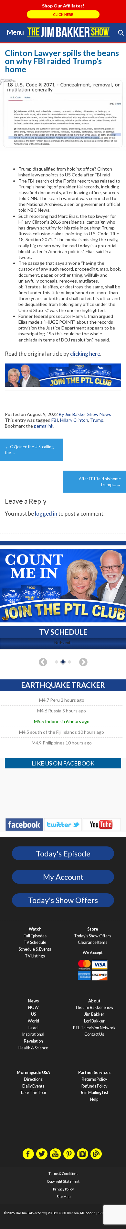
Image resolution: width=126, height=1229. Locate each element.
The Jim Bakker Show (94, 1007)
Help (94, 1099)
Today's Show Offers (63, 900)
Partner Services (94, 1072)
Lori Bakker (94, 1021)
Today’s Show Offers (92, 935)
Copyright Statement (63, 1181)
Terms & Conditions (63, 1174)
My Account (63, 876)
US (33, 1014)
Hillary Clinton (74, 420)
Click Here (63, 14)
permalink (43, 426)
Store (92, 929)
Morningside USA (33, 1072)
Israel (33, 1027)
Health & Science (33, 1047)
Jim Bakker (68, 31)
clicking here (85, 353)
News (33, 1001)
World (33, 1021)
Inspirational (33, 1034)
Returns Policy (94, 1079)
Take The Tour (33, 1092)
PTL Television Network (94, 1027)
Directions (33, 1079)
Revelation (33, 1041)
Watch (35, 929)
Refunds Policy (94, 1086)
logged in (46, 513)
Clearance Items (92, 942)
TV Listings (35, 956)
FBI (54, 420)
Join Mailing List (94, 1092)
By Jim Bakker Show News (85, 414)
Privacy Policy (63, 1189)
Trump (96, 420)
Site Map (63, 1197)
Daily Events (33, 1086)
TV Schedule (35, 942)
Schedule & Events (35, 949)
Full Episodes (35, 935)
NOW (33, 1007)
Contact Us (94, 1034)
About (94, 1001)
